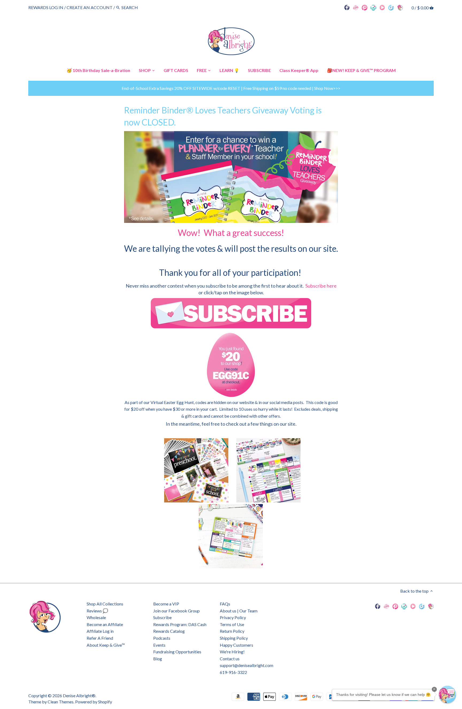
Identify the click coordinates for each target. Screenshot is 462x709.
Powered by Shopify (93, 701)
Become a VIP (166, 603)
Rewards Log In (45, 7)
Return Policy (232, 631)
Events (159, 644)
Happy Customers (236, 644)
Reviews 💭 (97, 610)
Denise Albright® (79, 695)
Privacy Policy (233, 617)
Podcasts (161, 638)
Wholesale (96, 617)
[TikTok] (391, 7)
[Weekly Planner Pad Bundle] (272, 500)
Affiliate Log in (100, 631)
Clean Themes (61, 701)
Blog (157, 658)
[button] (447, 694)
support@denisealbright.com (246, 665)
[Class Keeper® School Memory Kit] (200, 500)
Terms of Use (232, 624)
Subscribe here (321, 286)
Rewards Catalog (169, 631)
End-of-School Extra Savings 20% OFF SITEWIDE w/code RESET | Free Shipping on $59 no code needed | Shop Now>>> (231, 88)
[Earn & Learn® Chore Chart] (231, 566)
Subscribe (162, 617)
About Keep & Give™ (106, 644)
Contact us (230, 658)
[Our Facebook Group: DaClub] (356, 7)
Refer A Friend (100, 638)
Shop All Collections (105, 603)
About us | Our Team (238, 610)
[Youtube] (382, 7)
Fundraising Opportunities (177, 651)
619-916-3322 (233, 672)
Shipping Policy (234, 638)
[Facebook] (347, 7)
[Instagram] (373, 7)
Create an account (90, 7)
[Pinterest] (364, 7)
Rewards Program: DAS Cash (179, 624)
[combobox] (136, 7)
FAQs (225, 603)
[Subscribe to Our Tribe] (231, 313)
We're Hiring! (232, 651)
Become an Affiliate (105, 624)
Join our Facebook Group (176, 610)
